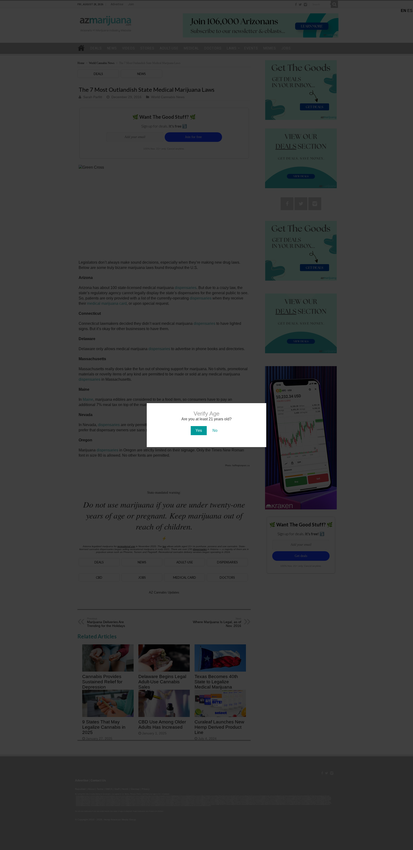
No (214, 430)
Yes (199, 430)
